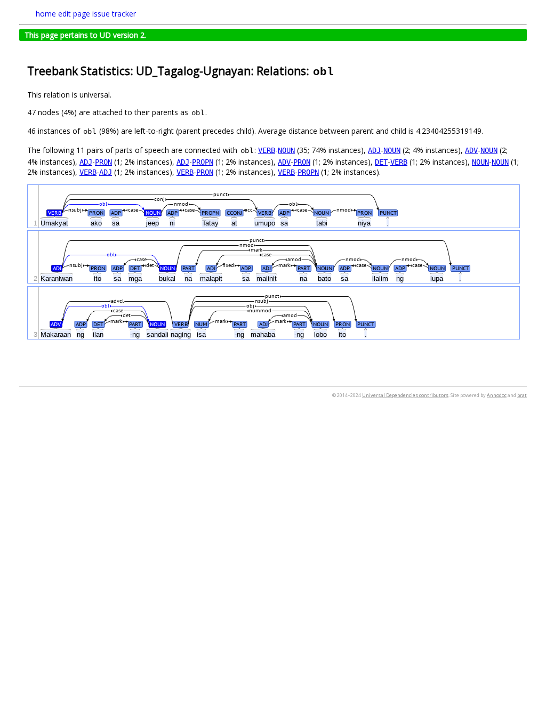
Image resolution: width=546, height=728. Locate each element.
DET (381, 162)
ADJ (374, 150)
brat (522, 395)
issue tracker (114, 14)
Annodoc (497, 395)
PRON (103, 162)
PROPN (202, 162)
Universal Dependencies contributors (405, 395)
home (46, 14)
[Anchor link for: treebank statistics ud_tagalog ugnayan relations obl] (340, 70)
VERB (266, 150)
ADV (471, 150)
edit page (74, 14)
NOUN (286, 150)
